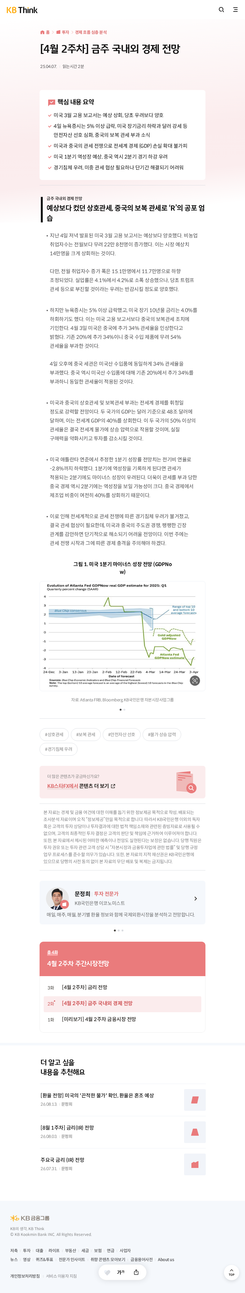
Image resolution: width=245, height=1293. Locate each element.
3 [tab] (123, 931)
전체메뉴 (235, 9)
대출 (39, 1250)
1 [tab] (121, 710)
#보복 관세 (85, 734)
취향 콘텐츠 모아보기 (108, 1259)
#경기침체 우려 (58, 749)
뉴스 (14, 1259)
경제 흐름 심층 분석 (91, 32)
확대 (195, 681)
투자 (65, 32)
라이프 (54, 1250)
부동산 (70, 1250)
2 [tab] (124, 710)
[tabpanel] (122, 632)
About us (166, 1259)
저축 (14, 1250)
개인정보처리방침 (25, 1276)
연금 (110, 1250)
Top (231, 1272)
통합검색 (221, 9)
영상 (26, 1259)
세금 (85, 1250)
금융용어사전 (141, 1259)
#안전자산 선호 (121, 734)
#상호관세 (54, 734)
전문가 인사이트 (72, 1259)
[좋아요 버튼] (107, 1272)
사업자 (125, 1250)
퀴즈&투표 (44, 1259)
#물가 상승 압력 (162, 734)
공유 (136, 1272)
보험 (97, 1250)
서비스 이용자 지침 (61, 1276)
